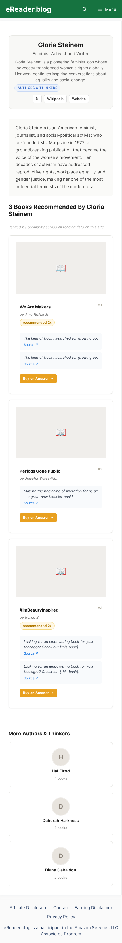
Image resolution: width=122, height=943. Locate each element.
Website (79, 99)
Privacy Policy (61, 916)
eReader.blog (28, 9)
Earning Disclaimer (93, 907)
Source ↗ (31, 345)
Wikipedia (55, 99)
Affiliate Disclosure (29, 907)
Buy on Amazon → (38, 378)
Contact (61, 907)
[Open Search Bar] (84, 9)
